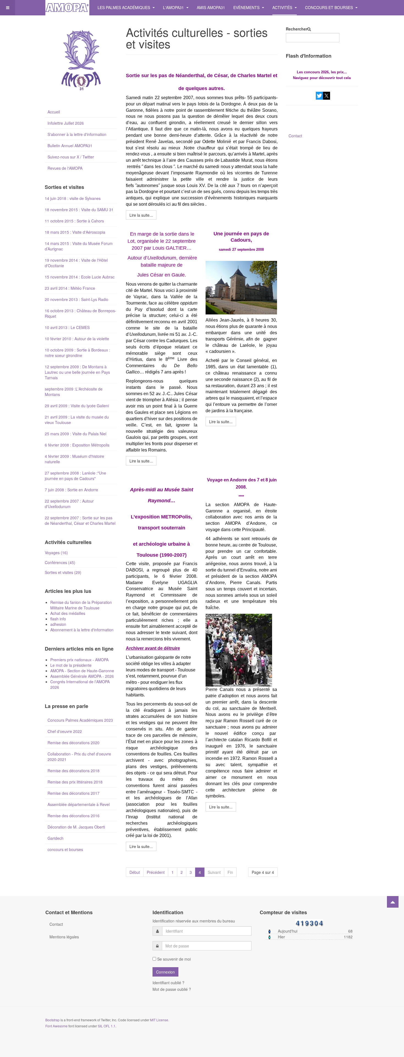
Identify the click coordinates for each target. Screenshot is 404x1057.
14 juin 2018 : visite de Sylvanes (73, 198)
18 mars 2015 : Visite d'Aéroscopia (75, 232)
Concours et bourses (329, 7)
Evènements (247, 7)
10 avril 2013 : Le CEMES (67, 327)
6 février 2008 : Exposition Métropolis (77, 445)
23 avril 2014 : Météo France (70, 288)
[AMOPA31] (67, 7)
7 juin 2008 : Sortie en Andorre (71, 489)
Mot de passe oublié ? (172, 989)
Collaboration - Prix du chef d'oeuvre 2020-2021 (79, 756)
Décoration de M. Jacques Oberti (76, 827)
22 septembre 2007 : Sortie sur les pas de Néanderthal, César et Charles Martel (80, 520)
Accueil (54, 112)
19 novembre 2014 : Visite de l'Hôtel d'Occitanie (76, 262)
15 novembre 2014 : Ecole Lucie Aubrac (80, 277)
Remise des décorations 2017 (73, 793)
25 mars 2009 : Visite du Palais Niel (75, 433)
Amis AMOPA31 (211, 7)
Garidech (55, 838)
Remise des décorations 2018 (73, 770)
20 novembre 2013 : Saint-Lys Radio (76, 299)
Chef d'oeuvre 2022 (65, 731)
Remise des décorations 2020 (73, 742)
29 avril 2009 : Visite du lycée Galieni (77, 405)
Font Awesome (56, 1025)
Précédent (156, 872)
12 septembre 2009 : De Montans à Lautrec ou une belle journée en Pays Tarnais (77, 372)
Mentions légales (64, 936)
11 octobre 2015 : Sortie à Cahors (74, 221)
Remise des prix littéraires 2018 (75, 782)
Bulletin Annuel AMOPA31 (70, 145)
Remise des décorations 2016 (73, 815)
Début (134, 872)
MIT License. (159, 1019)
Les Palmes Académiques (124, 7)
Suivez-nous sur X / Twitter (71, 157)
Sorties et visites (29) (63, 572)
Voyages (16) (56, 552)
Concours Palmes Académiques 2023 (80, 720)
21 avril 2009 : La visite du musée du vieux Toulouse (77, 419)
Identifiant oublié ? (168, 982)
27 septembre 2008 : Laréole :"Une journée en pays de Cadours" (75, 475)
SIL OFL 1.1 (106, 1025)
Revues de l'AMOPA (65, 168)
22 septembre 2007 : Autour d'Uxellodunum (69, 503)
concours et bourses (65, 849)
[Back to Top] (393, 902)
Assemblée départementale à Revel (79, 804)
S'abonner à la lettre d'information (77, 134)
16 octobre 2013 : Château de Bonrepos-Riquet (80, 313)
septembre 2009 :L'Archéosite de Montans (74, 391)
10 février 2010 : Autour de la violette (77, 338)
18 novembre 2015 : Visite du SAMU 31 (79, 209)
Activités (282, 7)
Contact (295, 135)
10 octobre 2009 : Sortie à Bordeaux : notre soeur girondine (77, 352)
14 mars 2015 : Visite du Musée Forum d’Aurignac (79, 246)
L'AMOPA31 (174, 7)
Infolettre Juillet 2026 (66, 123)
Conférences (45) (60, 562)
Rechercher (296, 29)
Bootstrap (52, 1019)
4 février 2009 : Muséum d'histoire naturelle (74, 458)
